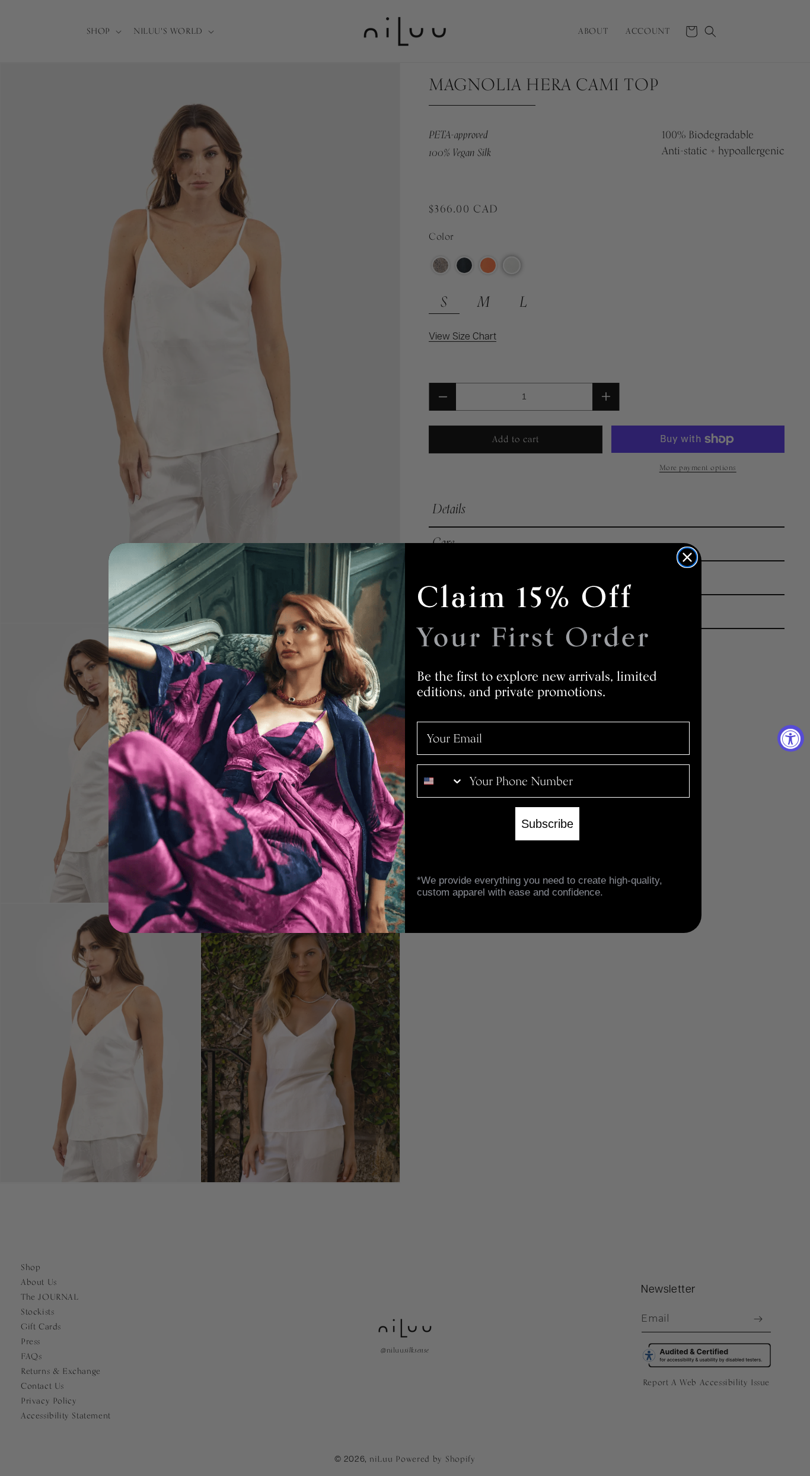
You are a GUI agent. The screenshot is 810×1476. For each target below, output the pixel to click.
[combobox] (440, 781)
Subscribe (547, 823)
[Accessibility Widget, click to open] (790, 738)
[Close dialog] (687, 557)
